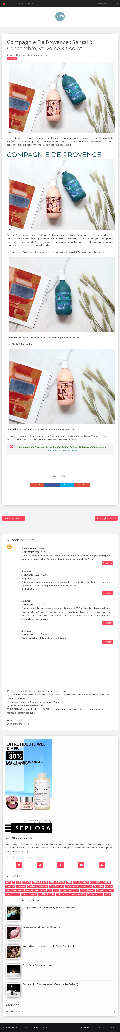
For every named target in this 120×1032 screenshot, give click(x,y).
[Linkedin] (19, 865)
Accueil (77, 1027)
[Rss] (102, 865)
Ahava (85, 882)
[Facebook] (60, 865)
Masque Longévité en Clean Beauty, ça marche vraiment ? (49, 908)
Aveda (91, 894)
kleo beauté (25, 1027)
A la (18, 882)
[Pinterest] (81, 865)
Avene (99, 894)
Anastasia (32, 886)
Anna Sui (43, 886)
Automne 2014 (78, 894)
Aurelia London (12, 894)
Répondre (107, 563)
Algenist (106, 882)
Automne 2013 (63, 894)
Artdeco (47, 890)
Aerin (69, 882)
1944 (8, 882)
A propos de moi (100, 1027)
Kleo (11, 55)
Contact (86, 1027)
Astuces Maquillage (69, 890)
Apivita (108, 886)
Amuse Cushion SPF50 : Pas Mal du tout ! (42, 927)
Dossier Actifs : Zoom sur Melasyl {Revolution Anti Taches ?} (50, 984)
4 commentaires (39, 55)
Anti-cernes (86, 886)
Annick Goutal (72, 886)
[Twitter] (40, 865)
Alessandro (95, 882)
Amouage (21, 886)
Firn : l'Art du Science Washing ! (37, 965)
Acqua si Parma (57, 882)
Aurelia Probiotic (29, 894)
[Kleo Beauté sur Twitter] (22, 3)
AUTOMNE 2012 (46, 894)
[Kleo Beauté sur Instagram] (19, 3)
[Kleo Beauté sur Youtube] (28, 3)
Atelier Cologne (88, 890)
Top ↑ (112, 1027)
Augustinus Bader (105, 890)
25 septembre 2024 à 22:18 (34, 552)
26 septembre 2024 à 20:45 (34, 635)
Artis (56, 890)
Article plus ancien (106, 518)
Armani (38, 890)
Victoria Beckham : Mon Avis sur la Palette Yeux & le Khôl (49, 946)
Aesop (77, 882)
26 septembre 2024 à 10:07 (34, 575)
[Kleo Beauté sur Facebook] (25, 3)
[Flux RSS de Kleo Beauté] (32, 3)
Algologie (10, 886)
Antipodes (98, 886)
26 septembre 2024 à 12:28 (34, 605)
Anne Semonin (56, 886)
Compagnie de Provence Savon (62, 450)
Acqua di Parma (40, 882)
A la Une (12, 58)
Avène (107, 894)
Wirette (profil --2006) (32, 548)
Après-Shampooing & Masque (19, 890)
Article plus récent (13, 518)
